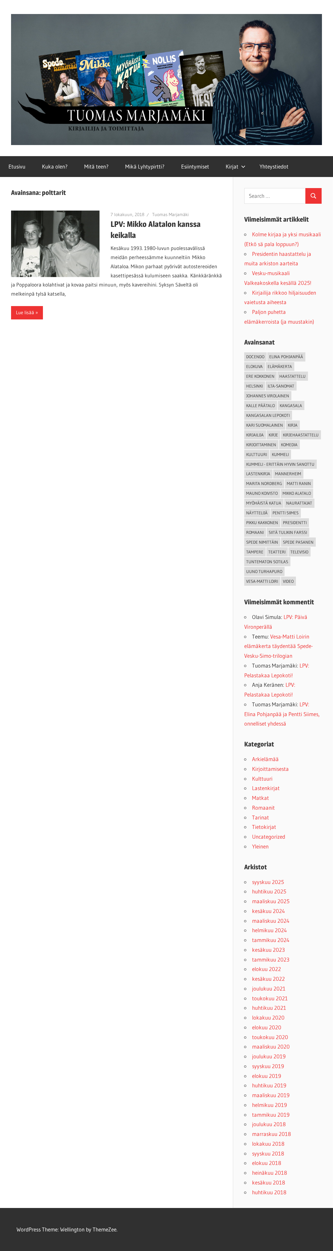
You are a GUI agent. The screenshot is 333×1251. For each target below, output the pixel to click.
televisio (299, 551)
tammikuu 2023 (270, 959)
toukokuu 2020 (270, 1037)
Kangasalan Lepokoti (268, 415)
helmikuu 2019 (269, 1104)
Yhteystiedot (274, 166)
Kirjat (232, 166)
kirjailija (255, 434)
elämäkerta (280, 366)
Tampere (254, 551)
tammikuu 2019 (270, 1114)
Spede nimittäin (262, 542)
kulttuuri (256, 454)
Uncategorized (268, 836)
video (288, 581)
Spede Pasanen (298, 542)
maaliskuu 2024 (270, 920)
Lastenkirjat (266, 788)
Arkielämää (265, 759)
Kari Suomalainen (264, 425)
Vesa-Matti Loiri (262, 581)
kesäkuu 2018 (268, 1182)
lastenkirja (258, 473)
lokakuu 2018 (268, 1143)
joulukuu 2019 (269, 1056)
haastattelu (292, 376)
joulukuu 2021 (269, 988)
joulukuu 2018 (269, 1124)
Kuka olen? (55, 166)
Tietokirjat (264, 826)
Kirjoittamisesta (270, 768)
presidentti (295, 522)
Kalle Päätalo (260, 405)
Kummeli (280, 454)
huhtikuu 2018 (269, 1192)
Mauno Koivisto (262, 493)
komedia (289, 444)
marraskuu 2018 (271, 1133)
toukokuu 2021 (270, 998)
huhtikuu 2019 (269, 1085)
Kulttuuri (262, 778)
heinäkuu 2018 (269, 1172)
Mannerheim (288, 473)
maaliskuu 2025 (270, 901)
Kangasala (291, 405)
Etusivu (16, 166)
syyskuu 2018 (268, 1153)
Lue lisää (25, 312)
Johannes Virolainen (267, 395)
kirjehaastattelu (301, 434)
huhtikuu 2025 (269, 891)
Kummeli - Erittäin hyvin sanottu (280, 464)
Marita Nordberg (264, 483)
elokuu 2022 (266, 968)
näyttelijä (257, 512)
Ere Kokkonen (260, 376)
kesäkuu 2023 (268, 949)
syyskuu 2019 (268, 1066)
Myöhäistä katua (263, 503)
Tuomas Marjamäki (170, 214)
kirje (273, 434)
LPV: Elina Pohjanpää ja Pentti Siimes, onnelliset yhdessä (282, 714)
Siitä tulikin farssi (288, 532)
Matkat (260, 797)
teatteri (277, 551)
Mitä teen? (96, 166)
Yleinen (260, 846)
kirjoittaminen (261, 444)
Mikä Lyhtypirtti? (145, 166)
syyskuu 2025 (268, 881)
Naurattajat (299, 503)
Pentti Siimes (286, 512)
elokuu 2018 (266, 1162)
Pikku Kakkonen (262, 522)
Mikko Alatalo (297, 493)
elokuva (254, 366)
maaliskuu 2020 (271, 1046)
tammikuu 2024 (270, 939)
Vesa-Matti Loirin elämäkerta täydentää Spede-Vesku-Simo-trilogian (278, 646)
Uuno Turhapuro (264, 571)
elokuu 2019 (266, 1075)
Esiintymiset (195, 166)
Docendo (255, 356)
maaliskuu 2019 (270, 1095)
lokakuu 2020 (268, 1017)
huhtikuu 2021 (269, 1007)
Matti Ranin (299, 483)
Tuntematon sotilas (267, 561)
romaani (255, 532)
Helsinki (254, 386)
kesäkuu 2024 (268, 910)
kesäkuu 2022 (268, 978)
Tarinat (260, 817)
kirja (293, 425)
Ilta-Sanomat (281, 386)
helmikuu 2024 (269, 930)
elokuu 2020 (266, 1027)
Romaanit (263, 807)
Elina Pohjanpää (286, 356)
